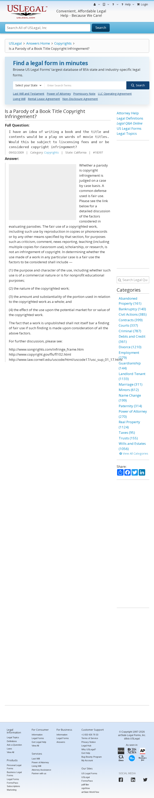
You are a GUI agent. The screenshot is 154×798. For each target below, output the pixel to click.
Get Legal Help (39, 742)
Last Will (36, 758)
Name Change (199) (130, 398)
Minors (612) (129, 389)
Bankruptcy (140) (132, 309)
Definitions (12, 741)
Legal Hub (86, 745)
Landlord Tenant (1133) (132, 376)
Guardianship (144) (130, 366)
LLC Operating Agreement (115, 94)
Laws (9, 748)
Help (127, 4)
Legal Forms (13, 779)
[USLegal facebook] (121, 780)
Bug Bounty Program (91, 757)
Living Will (19, 99)
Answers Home (38, 43)
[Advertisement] (42, 192)
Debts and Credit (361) (132, 339)
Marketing (11, 790)
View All (10, 752)
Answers (61, 742)
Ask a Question (14, 745)
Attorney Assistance (41, 770)
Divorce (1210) (130, 347)
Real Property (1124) (129, 424)
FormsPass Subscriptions (13, 784)
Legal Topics (127, 133)
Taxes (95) (127, 432)
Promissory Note (84, 94)
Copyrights (63, 43)
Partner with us (39, 773)
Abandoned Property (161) (130, 301)
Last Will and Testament (28, 94)
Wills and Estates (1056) (132, 446)
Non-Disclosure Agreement (80, 99)
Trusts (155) (128, 438)
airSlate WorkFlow (90, 792)
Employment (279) (129, 355)
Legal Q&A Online (129, 123)
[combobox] (28, 85)
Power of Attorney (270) (133, 414)
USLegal (15, 43)
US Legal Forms (129, 128)
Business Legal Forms (14, 774)
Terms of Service (89, 738)
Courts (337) (128, 325)
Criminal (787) (130, 331)
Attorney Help (128, 113)
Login (144, 4)
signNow (85, 788)
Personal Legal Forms (14, 767)
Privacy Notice (88, 742)
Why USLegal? (88, 749)
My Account (87, 760)
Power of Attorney (59, 94)
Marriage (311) (130, 384)
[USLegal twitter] (145, 780)
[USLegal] (26, 5)
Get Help (85, 753)
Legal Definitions (130, 118)
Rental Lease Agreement (44, 99)
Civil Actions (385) (133, 314)
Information (37, 734)
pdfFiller (85, 784)
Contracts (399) (131, 320)
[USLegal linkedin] (133, 780)
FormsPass (87, 781)
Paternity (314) (130, 406)
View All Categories (135, 453)
